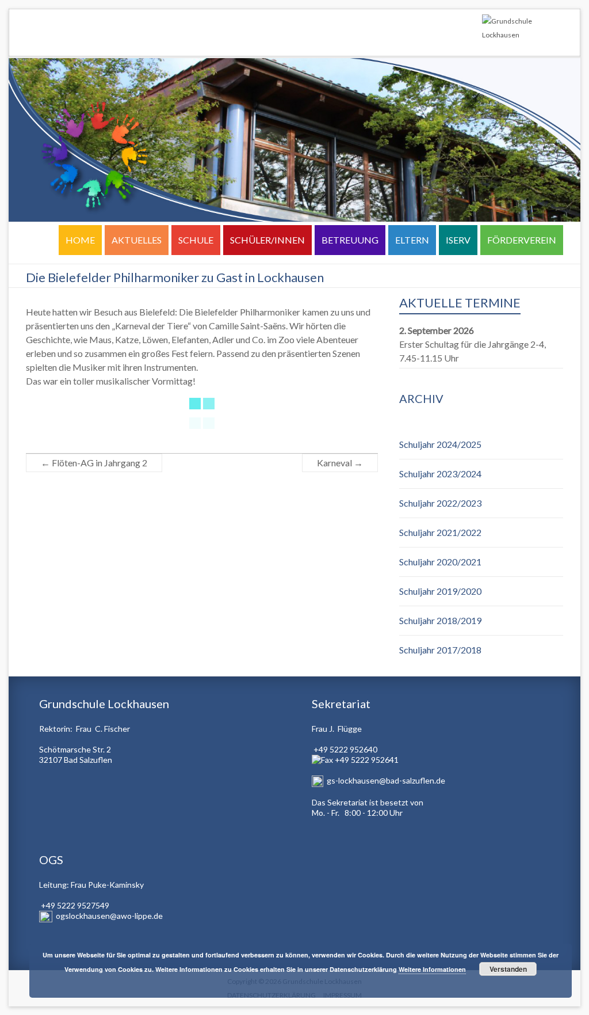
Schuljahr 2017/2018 (440, 649)
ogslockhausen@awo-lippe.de (109, 916)
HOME (80, 239)
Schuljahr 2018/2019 (440, 620)
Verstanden (508, 969)
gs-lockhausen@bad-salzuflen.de (386, 780)
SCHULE (195, 239)
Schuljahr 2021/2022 (440, 532)
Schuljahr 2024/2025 (440, 444)
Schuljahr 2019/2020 (440, 591)
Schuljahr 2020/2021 (440, 561)
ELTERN (412, 239)
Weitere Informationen (432, 969)
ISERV (458, 239)
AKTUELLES (137, 239)
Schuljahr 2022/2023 (440, 502)
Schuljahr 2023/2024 (440, 473)
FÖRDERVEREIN (521, 239)
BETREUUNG (350, 239)
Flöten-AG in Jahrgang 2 (94, 462)
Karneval (340, 462)
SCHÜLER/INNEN (267, 239)
